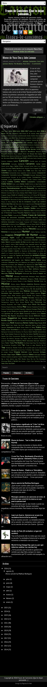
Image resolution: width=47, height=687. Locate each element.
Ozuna (29, 295)
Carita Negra (10, 166)
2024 (6, 611)
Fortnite (39, 213)
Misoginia (31, 279)
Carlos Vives (18, 166)
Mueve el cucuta (11, 281)
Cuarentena (17, 179)
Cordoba (29, 177)
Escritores (42, 206)
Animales (17, 140)
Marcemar (43, 269)
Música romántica (27, 284)
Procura (3, 309)
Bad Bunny (20, 147)
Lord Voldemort (22, 262)
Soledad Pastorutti (14, 334)
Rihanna (43, 320)
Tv (26, 350)
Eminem (31, 204)
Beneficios (31, 151)
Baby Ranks (5, 147)
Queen (26, 311)
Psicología (34, 309)
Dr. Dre (44, 193)
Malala (37, 267)
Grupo (35, 222)
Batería (43, 149)
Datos (40, 184)
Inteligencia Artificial (15, 240)
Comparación (41, 173)
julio (7, 579)
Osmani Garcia (21, 295)
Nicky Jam (43, 287)
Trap (3, 347)
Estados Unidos (30, 208)
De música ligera (18, 186)
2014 (14, 131)
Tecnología (11, 341)
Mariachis (21, 271)
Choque (10, 171)
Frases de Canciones (37, 215)
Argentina (18, 142)
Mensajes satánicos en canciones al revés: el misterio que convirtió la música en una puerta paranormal (28, 499)
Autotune (30, 145)
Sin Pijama (24, 332)
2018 (30, 131)
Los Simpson (19, 264)
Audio (9, 145)
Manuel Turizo (23, 269)
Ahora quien (11, 136)
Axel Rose (43, 145)
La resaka (10, 255)
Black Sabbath (18, 154)
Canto (44, 164)
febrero (8, 598)
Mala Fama (30, 267)
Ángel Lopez (9, 140)
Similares (10, 332)
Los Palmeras (39, 262)
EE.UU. (11, 197)
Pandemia (10, 298)
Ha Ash (13, 226)
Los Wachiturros (29, 264)
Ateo (44, 143)
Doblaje (22, 193)
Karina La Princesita (33, 249)
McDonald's (26, 273)
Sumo (35, 336)
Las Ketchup (36, 258)
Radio (22, 313)
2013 (10, 131)
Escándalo (34, 206)
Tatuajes (17, 338)
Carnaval (26, 166)
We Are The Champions (38, 359)
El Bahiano (37, 197)
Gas (23, 220)
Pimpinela (10, 304)
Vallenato (24, 352)
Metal (37, 276)
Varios (30, 352)
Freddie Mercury (32, 217)
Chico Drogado (34, 168)
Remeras (31, 318)
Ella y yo (12, 204)
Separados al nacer (13, 327)
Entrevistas (26, 206)
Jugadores (4, 249)
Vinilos (43, 354)
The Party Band (41, 343)
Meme (11, 64)
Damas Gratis (24, 184)
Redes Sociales (29, 316)
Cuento (40, 179)
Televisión (36, 341)
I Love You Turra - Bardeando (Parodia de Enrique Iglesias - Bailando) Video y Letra (27, 457)
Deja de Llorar (28, 186)
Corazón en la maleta (18, 177)
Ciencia (20, 171)
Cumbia (10, 182)
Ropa (36, 323)
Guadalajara (42, 222)
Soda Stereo (4, 334)
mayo (8, 587)
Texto (7, 343)
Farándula (37, 210)
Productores (9, 309)
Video (18, 354)
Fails (8, 210)
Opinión (38, 293)
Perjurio (12, 302)
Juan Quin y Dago (25, 246)
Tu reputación (13, 350)
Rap (9, 316)
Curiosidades (41, 182)
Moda (36, 279)
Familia (21, 210)
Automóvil (23, 145)
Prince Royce (42, 307)
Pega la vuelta (30, 300)
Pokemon (14, 307)
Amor (13, 138)
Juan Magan (14, 246)
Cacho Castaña (37, 158)
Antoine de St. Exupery (39, 140)
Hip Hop (25, 229)
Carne (31, 166)
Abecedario (15, 133)
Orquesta (4, 295)
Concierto (13, 175)
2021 (6, 623)
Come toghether (22, 173)
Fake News (14, 210)
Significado (38, 330)
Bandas (33, 149)
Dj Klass (16, 193)
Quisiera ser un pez (11, 313)
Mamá (3, 269)
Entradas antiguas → (37, 117)
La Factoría (9, 253)
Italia (3, 242)
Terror (3, 343)
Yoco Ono (26, 64)
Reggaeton (12, 318)
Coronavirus (36, 177)
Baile (17, 149)
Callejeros (10, 161)
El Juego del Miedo (38, 199)
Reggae (4, 318)
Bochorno (12, 156)
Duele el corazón (17, 195)
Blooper (32, 154)
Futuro (8, 220)
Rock (12, 322)
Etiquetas (17, 373)
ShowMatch (15, 330)
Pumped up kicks (6, 311)
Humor (26, 231)
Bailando (43, 147)
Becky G (16, 151)
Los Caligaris (31, 262)
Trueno (20, 348)
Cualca (10, 179)
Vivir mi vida (42, 357)
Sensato (3, 327)
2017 (27, 131)
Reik (19, 318)
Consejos (26, 175)
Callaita (3, 161)
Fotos (10, 215)
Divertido (9, 193)
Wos (20, 361)
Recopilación (20, 316)
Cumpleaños (31, 182)
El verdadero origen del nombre (34, 202)
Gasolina (27, 220)
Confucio (19, 175)
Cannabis (14, 164)
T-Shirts (3, 338)
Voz (19, 359)
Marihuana (28, 271)
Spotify (35, 334)
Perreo (22, 302)
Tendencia (43, 341)
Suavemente (16, 336)
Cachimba (30, 158)
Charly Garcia (15, 168)
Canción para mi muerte (38, 161)
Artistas (25, 61)
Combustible (12, 173)
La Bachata (23, 251)
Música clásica (15, 284)
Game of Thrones (16, 220)
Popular (6, 373)
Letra (33, 260)
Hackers (19, 226)
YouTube (11, 363)
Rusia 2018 (42, 323)
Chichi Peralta (25, 168)
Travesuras (9, 348)
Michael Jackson (13, 279)
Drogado (3, 195)
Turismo (19, 350)
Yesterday (37, 361)
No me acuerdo (36, 289)
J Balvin (7, 242)
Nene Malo (29, 287)
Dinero (41, 191)
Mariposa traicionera (39, 271)
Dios (44, 191)
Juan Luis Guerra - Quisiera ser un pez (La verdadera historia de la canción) (27, 516)
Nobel (17, 291)
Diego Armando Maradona (23, 191)
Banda (28, 149)
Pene (44, 300)
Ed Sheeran (42, 195)
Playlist (8, 307)
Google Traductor (25, 222)
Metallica (43, 276)
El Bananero (13, 199)
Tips (23, 345)
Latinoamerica (6, 260)
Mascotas (4, 273)
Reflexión (37, 316)
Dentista (43, 186)
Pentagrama (5, 302)
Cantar (38, 164)
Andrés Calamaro (37, 138)
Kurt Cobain (8, 251)
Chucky (15, 171)
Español (20, 208)
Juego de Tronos (41, 246)
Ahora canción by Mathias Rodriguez (25, 483)
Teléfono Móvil (21, 341)
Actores (33, 133)
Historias (4, 232)
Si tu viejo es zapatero (26, 330)
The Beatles (18, 64)
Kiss (2, 251)
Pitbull (34, 304)
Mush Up (43, 281)
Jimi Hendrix (42, 242)
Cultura (3, 182)
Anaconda (28, 138)
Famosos (27, 210)
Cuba (30, 179)
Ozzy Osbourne (37, 295)
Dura (28, 195)
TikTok (19, 345)
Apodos (11, 143)
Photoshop (38, 302)
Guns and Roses (30, 224)
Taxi (21, 338)
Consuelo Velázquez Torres (38, 175)
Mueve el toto (22, 281)
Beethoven (23, 151)
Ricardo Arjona (6, 320)
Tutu (23, 350)
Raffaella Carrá (35, 313)
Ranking (4, 316)
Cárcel (3, 166)
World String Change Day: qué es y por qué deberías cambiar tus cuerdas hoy (27, 546)
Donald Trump (37, 193)
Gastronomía (34, 220)
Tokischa (38, 345)
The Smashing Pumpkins (9, 345)
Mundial (36, 281)
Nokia (21, 291)
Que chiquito (19, 311)
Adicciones (43, 133)
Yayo (32, 361)
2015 (18, 131)
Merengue (32, 276)
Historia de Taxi (41, 229)
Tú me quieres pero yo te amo (32, 348)
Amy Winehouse (20, 138)
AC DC (28, 133)
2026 (42, 131)
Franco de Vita (17, 215)
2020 (6, 627)
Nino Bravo (15, 289)
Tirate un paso (30, 345)
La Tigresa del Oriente (21, 255)
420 (7, 133)
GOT (31, 222)
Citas (28, 170)
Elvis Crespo (25, 204)
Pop (24, 306)
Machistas (9, 267)
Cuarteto (25, 179)
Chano (3, 168)
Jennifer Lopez (30, 242)
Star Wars (9, 336)
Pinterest (24, 304)
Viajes (13, 354)
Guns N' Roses (41, 224)
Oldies (32, 293)
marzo (8, 594)
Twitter (29, 350)
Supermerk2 (41, 336)
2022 (6, 619)
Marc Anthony (34, 269)
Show (8, 330)
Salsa (3, 325)
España (13, 208)
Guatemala (5, 224)
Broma (20, 158)
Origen (43, 293)
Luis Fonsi (39, 264)
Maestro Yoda (22, 267)
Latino (43, 257)
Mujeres (30, 281)
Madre (15, 267)
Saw (11, 325)
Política (19, 307)
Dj (13, 193)
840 (10, 133)
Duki (25, 195)
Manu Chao (14, 269)
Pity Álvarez (41, 304)
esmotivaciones (5, 208)
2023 (34, 131)
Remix (37, 318)
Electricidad (5, 204)
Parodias (31, 298)
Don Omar (28, 193)
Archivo (28, 373)
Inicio (16, 117)
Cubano (35, 179)
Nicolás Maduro (6, 289)
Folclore (33, 213)
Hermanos (4, 229)
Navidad (13, 287)
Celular (43, 166)
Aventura (36, 145)
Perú (31, 302)
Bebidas (10, 151)
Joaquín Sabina (10, 244)
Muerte (3, 281)
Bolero (30, 156)
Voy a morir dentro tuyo (9, 359)
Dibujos (12, 191)
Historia (32, 228)
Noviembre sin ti (19, 293)
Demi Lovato (36, 186)
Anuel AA (4, 143)
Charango (8, 168)
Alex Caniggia (40, 136)
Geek (44, 220)
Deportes (3, 188)
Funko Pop (42, 217)
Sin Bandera (17, 332)
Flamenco (27, 213)
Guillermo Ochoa (14, 224)
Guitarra (22, 224)
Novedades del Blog (38, 291)
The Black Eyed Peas (30, 343)
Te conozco (35, 338)
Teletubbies (30, 341)
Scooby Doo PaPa (19, 325)
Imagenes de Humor (26, 234)
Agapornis (4, 136)
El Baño (19, 199)
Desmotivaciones (13, 188)
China (40, 168)
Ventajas (43, 352)
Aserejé (40, 143)
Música (5, 283)
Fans (32, 210)
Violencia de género (12, 357)
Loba (16, 262)
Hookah (19, 232)
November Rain (6, 293)
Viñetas (3, 357)
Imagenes (9, 235)
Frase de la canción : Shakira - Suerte (25, 410)
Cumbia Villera (20, 182)
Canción (23, 161)
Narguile (43, 284)
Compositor (5, 175)
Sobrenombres (41, 332)
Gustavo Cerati (5, 226)
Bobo (7, 156)
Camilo (15, 161)
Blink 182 (26, 154)
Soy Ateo (23, 334)
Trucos (15, 348)
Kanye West (16, 249)
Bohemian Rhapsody (22, 156)
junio (8, 583)
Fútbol (3, 220)
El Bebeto (25, 199)
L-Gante (16, 251)
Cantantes (32, 61)
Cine (24, 171)
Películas (39, 300)
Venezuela (36, 352)
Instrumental (29, 238)
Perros (27, 302)
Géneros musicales (8, 222)
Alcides (29, 136)
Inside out (20, 238)
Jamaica (13, 242)
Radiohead (27, 313)
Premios (29, 307)
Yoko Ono (4, 363)
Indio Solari (42, 235)
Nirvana (27, 289)
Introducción (42, 240)
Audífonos (4, 145)
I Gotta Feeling (35, 232)
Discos (3, 193)
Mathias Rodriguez (15, 273)
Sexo (33, 327)
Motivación (42, 279)
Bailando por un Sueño (8, 149)
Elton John (19, 204)
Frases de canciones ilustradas (13, 217)
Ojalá (27, 293)
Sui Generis (29, 336)
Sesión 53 (28, 327)
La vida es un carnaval (22, 258)
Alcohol (33, 136)
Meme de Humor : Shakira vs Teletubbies (26, 470)
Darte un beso (34, 184)
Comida (34, 173)
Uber (33, 350)
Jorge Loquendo (29, 244)
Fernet (15, 213)
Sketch (30, 332)
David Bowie (9, 186)
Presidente (35, 307)
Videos (31, 354)
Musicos (37, 284)
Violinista (31, 357)
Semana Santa (41, 325)
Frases (24, 215)
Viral (35, 357)
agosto (8, 571)
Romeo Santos (28, 323)
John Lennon (20, 244)
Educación (4, 197)
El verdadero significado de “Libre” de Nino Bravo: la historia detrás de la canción (27, 425)
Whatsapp (4, 361)
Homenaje (13, 232)
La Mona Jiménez (31, 253)
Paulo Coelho (10, 300)
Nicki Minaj (36, 287)
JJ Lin (3, 244)
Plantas (3, 307)
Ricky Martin (36, 320)
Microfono (23, 279)
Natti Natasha (6, 287)
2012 (6, 131)
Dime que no (34, 191)
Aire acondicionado (20, 136)
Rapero (13, 316)
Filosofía (20, 213)
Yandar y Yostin (26, 361)
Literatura (11, 262)
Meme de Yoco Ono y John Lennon (19, 57)
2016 (22, 131)
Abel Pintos (22, 133)
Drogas (9, 195)
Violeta (20, 357)
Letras (39, 260)
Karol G (43, 249)
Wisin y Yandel (13, 361)
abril (7, 591)
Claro (32, 171)
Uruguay (17, 352)
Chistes (4, 170)
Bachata (12, 147)
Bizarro (10, 154)
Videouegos (37, 354)
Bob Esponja (38, 154)
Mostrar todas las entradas (23, 51)
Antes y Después (26, 140)
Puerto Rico (42, 309)
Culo (38, 61)
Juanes (33, 246)
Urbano (11, 352)
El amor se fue (17, 197)
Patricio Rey (38, 298)
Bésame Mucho (41, 151)
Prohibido (16, 309)
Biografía (4, 154)
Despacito (30, 188)
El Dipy (30, 199)
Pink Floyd (17, 304)
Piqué (29, 304)
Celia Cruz (37, 166)
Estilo (38, 208)
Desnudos (23, 188)
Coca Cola (38, 171)
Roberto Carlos (5, 323)
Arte (25, 143)
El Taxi (19, 202)
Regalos (43, 316)
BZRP (25, 158)
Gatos (40, 220)
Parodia (24, 298)
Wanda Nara (26, 359)
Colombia (5, 173)
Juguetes (10, 249)
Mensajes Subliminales (21, 276)
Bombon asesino (38, 156)
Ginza (17, 222)
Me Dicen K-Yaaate (36, 273)
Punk (13, 311)
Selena (34, 325)
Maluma (43, 267)
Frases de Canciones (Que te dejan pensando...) (24, 12)
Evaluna (43, 208)
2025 (38, 131)
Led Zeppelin (16, 260)
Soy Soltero (29, 334)
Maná (8, 269)
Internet (35, 240)
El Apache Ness (27, 197)
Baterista (4, 151)
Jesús (36, 242)
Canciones (5, 163)
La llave (22, 253)
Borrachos (7, 158)
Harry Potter (27, 226)
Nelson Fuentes (20, 287)
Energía (37, 204)
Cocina (44, 171)
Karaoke (23, 249)
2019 (6, 630)
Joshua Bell (38, 244)
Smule (35, 332)
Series (22, 327)
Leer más (38, 110)
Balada (22, 149)
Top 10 (44, 345)
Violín (25, 357)
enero (8, 602)
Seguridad (28, 325)
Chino (44, 168)
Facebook (4, 210)
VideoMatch (24, 354)
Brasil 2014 (14, 158)
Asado (35, 143)
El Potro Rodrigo (11, 202)
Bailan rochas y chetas (32, 147)
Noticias (27, 291)
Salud (8, 325)
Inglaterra (4, 238)
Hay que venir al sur (38, 226)
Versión (4, 354)
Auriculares (16, 145)
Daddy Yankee (6, 184)
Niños (22, 289)
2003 (2, 131)
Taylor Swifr (27, 338)
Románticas (19, 323)
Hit (9, 232)
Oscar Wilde (11, 295)
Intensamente (27, 240)
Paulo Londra (19, 300)
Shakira (38, 327)
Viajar (9, 354)
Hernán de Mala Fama (15, 229)
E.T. (32, 195)
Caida (44, 158)
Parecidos (17, 298)
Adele (37, 133)
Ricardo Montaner (25, 320)
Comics (29, 173)
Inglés (12, 237)
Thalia (12, 343)
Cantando (21, 164)
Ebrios (35, 195)
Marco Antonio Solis (9, 271)
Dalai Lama (15, 184)
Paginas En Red (27, 683)
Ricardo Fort (16, 320)
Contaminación (5, 177)
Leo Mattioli (25, 260)
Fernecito (8, 213)
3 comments (36, 64)
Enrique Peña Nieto (15, 206)
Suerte (23, 336)
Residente (43, 318)
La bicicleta (32, 251)
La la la (16, 253)
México (3, 279)
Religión (25, 318)
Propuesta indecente (25, 309)
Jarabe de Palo (21, 242)
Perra (17, 302)
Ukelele (37, 350)
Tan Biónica (10, 338)
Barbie (38, 149)
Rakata (43, 313)
